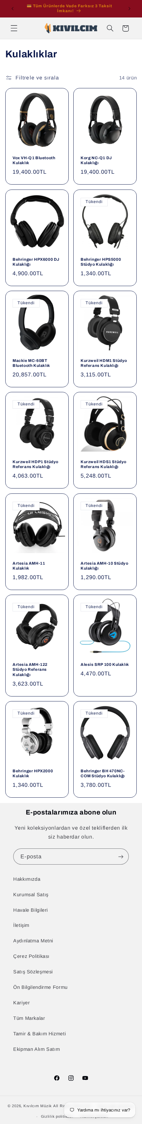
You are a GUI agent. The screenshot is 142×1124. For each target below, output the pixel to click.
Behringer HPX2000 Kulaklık (33, 774)
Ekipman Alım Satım (36, 1049)
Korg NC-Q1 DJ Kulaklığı (96, 160)
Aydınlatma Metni (33, 940)
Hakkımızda (26, 879)
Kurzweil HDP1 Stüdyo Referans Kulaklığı (35, 464)
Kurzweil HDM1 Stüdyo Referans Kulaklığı (104, 363)
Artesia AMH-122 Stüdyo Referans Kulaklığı (30, 669)
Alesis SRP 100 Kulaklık (105, 664)
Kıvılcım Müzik (37, 1106)
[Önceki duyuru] (12, 8)
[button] (13, 28)
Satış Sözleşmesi (33, 971)
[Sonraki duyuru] (129, 8)
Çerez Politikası (31, 956)
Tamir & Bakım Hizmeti (39, 1033)
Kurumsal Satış (31, 894)
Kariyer (21, 1002)
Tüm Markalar (29, 1018)
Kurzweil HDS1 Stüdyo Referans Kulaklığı (103, 464)
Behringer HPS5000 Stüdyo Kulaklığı (101, 262)
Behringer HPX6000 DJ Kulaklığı (36, 262)
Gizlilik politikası (57, 1116)
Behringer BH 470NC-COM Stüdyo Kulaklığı (103, 774)
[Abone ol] (120, 856)
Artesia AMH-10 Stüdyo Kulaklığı (104, 566)
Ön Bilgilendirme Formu (40, 987)
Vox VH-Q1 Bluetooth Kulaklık (34, 160)
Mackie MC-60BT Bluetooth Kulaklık (31, 363)
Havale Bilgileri (30, 910)
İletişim (21, 925)
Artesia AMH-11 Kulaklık (29, 566)
